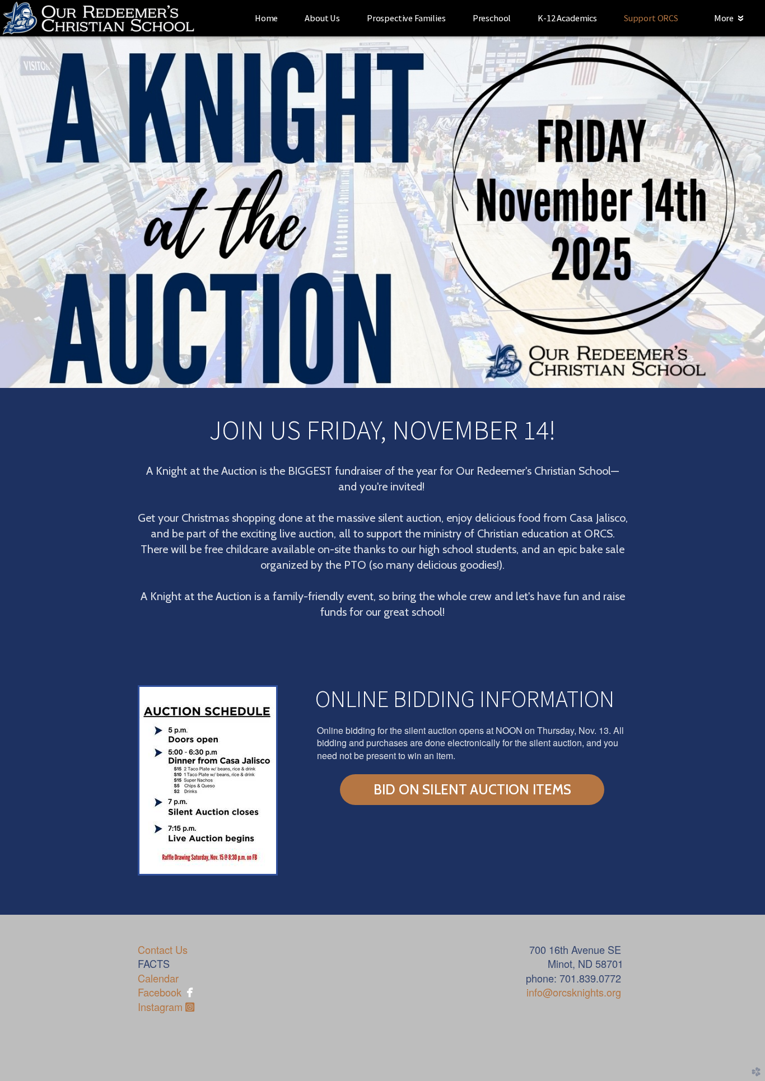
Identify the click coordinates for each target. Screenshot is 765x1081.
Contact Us (163, 949)
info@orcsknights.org (573, 992)
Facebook (159, 992)
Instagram (166, 1006)
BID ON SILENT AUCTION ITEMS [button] (472, 789)
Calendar (158, 978)
